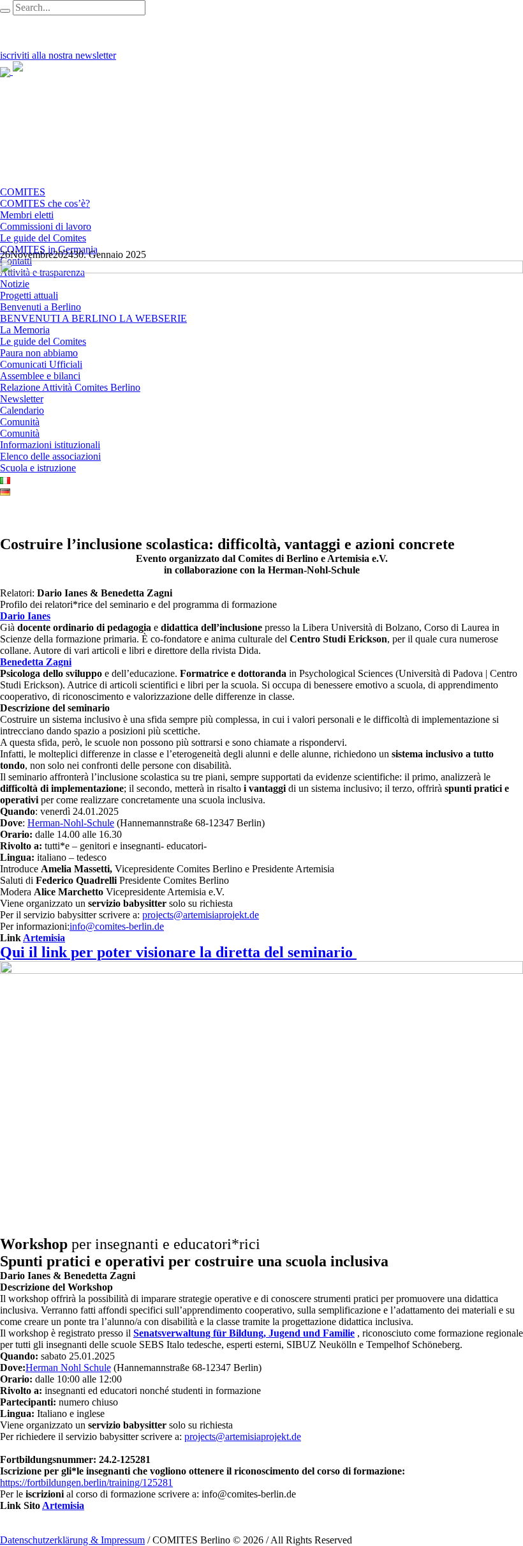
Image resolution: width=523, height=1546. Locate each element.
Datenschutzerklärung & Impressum (72, 1540)
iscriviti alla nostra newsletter (58, 55)
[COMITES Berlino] (54, 71)
